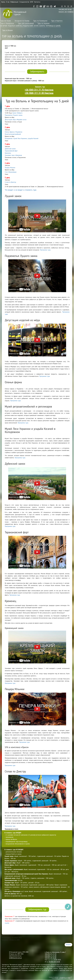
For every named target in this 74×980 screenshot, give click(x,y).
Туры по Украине (43, 23)
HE (71, 6)
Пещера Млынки (10, 167)
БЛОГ (31, 2)
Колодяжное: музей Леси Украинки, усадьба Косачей (21, 138)
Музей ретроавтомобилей (13, 134)
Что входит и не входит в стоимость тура (20, 190)
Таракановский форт (11, 151)
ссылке (7, 923)
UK (62, 6)
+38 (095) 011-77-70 (50, 954)
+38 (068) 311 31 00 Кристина (39, 93)
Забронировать (37, 72)
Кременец (8, 153)
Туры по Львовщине (40, 21)
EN (68, 6)
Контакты (37, 2)
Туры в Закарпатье (7, 23)
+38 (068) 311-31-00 (50, 956)
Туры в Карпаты (57, 21)
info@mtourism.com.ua (15, 958)
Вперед (68, 944)
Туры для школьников (26, 23)
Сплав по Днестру (10, 182)
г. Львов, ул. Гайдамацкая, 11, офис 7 (55, 952)
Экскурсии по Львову (22, 21)
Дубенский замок (10, 149)
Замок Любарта (17, 113)
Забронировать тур (37, 909)
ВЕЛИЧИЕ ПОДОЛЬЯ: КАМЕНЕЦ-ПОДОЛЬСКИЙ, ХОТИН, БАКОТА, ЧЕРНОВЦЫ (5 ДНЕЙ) (30, 26)
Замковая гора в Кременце (13, 155)
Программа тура (45, 250)
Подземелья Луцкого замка (13, 115)
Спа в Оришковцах (10, 172)
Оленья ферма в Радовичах (13, 132)
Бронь (3, 2)
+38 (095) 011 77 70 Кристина (39, 90)
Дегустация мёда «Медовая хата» (15, 119)
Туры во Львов (5, 21)
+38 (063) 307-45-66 (50, 958)
